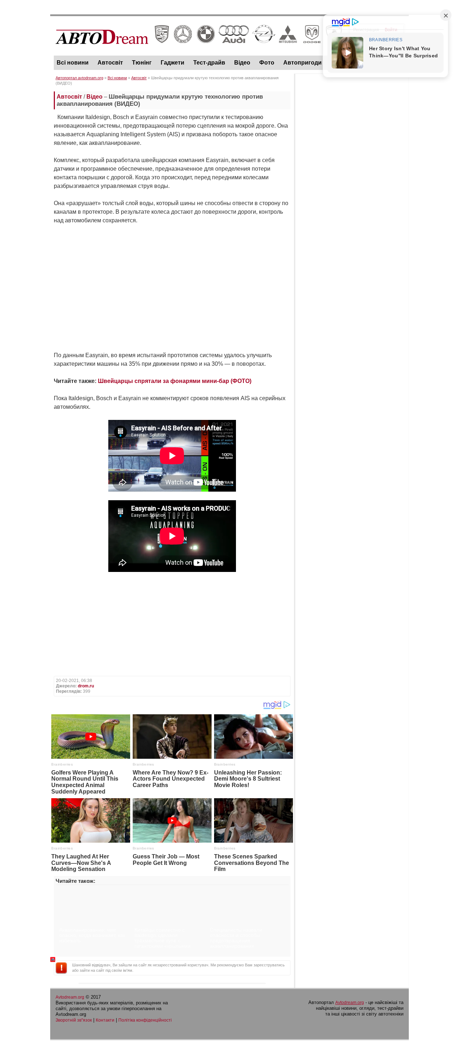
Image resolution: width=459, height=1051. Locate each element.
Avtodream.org (70, 997)
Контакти (105, 1020)
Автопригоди (302, 63)
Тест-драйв (209, 63)
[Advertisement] (351, 185)
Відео (242, 63)
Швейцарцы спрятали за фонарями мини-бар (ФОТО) (174, 381)
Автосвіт (110, 63)
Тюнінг (142, 63)
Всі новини (73, 63)
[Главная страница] (199, 50)
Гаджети (172, 63)
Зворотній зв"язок (74, 1020)
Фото (266, 63)
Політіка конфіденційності (145, 1020)
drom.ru (86, 685)
